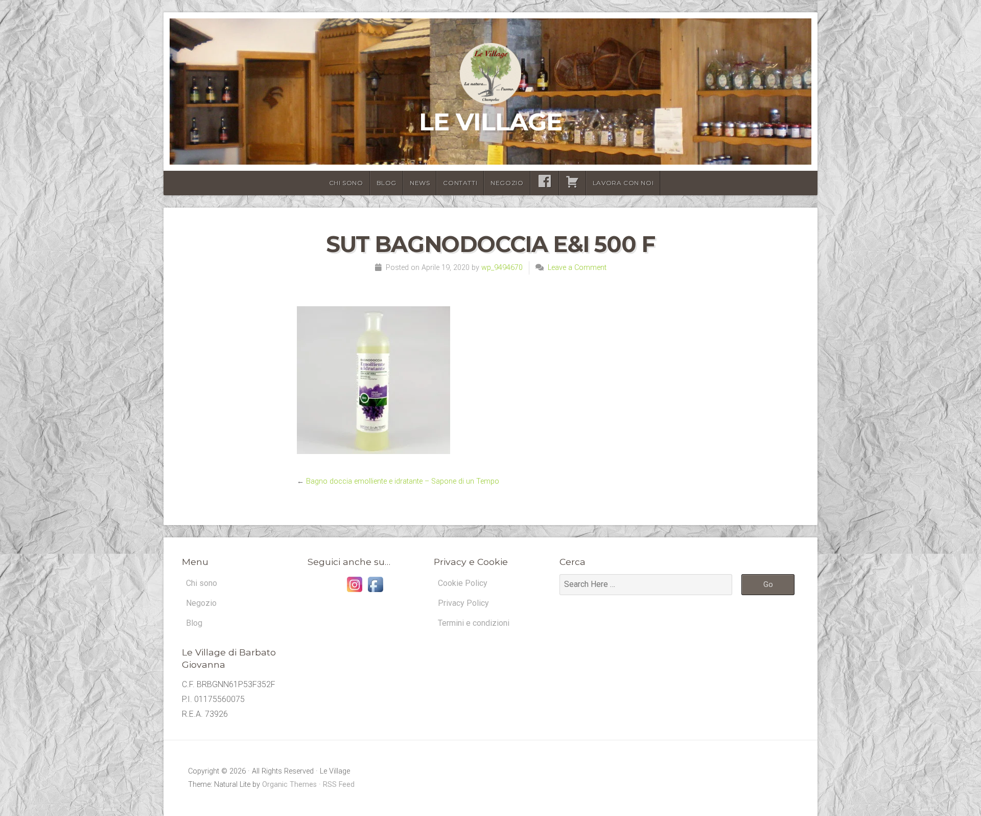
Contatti (460, 183)
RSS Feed (339, 784)
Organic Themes (289, 784)
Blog (386, 183)
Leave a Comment (577, 267)
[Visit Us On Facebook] (375, 592)
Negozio (507, 183)
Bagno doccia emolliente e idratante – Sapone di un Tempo (402, 481)
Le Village (490, 122)
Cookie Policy (462, 583)
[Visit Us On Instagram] (354, 592)
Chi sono (346, 183)
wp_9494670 (502, 267)
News (420, 183)
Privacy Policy (463, 603)
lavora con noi (623, 183)
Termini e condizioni (473, 623)
